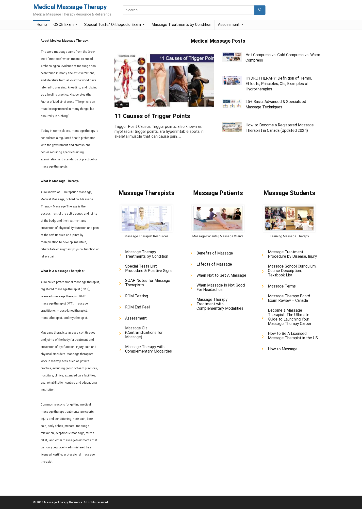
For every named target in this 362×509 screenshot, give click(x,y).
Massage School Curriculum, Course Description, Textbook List (292, 270)
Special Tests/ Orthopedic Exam (112, 24)
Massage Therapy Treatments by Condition (146, 254)
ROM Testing (136, 296)
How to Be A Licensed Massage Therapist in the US (293, 335)
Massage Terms (282, 286)
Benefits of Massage (215, 253)
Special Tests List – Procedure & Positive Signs (148, 268)
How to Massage (282, 349)
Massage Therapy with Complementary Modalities (148, 349)
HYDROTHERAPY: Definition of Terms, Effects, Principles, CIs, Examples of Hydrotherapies (279, 83)
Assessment (229, 24)
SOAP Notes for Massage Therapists (147, 282)
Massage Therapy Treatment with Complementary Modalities (220, 304)
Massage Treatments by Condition (181, 24)
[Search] (259, 10)
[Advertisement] (204, 165)
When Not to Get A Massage (221, 275)
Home (41, 24)
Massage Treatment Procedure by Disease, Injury (292, 254)
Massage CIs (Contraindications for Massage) (144, 332)
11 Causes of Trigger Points (152, 116)
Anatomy (122, 104)
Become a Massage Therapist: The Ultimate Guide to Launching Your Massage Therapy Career (289, 317)
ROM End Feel (137, 307)
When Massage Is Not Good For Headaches (221, 287)
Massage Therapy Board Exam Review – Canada (289, 298)
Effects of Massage (214, 264)
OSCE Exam (63, 24)
